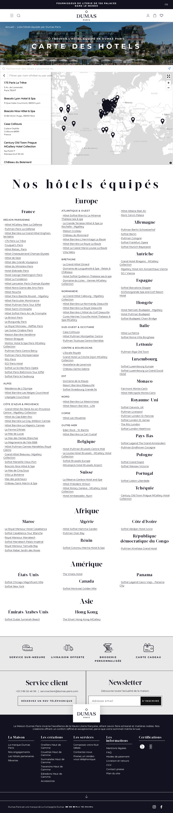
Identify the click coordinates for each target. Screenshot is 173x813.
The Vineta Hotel (72, 574)
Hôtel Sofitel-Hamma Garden (80, 528)
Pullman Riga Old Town (135, 351)
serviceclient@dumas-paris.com (59, 691)
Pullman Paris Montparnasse (22, 355)
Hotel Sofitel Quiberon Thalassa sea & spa (87, 276)
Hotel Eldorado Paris (17, 270)
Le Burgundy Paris (16, 321)
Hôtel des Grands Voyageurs (21, 262)
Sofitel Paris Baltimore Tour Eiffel (24, 372)
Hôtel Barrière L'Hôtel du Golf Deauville (86, 312)
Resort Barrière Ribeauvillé (78, 385)
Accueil (9, 26)
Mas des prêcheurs (16, 479)
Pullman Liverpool (132, 411)
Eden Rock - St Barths (76, 430)
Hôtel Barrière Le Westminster (81, 401)
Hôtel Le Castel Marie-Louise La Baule (85, 247)
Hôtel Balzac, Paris (16, 249)
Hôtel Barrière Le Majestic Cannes (25, 425)
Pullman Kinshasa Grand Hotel (139, 548)
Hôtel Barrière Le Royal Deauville (82, 307)
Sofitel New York (14, 586)
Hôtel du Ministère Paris (19, 266)
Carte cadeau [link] (148, 657)
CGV (109, 765)
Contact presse (115, 769)
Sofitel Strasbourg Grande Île (80, 389)
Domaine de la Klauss (75, 380)
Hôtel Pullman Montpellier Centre (83, 336)
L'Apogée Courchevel (17, 396)
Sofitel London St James (135, 420)
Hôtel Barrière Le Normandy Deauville (85, 303)
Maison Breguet (14, 338)
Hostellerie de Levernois (77, 364)
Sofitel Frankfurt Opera (134, 242)
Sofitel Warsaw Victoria (135, 466)
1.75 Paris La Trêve (15, 240)
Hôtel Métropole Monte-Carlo (138, 392)
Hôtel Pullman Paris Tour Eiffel (23, 304)
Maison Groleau (72, 230)
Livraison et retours (117, 760)
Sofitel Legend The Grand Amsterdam (143, 443)
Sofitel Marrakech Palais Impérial (24, 541)
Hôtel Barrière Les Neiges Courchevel (27, 392)
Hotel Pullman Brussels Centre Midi (84, 448)
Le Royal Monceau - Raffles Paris (24, 326)
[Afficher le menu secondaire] (86, 796)
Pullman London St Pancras (137, 415)
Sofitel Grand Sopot (132, 462)
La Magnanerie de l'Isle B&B (21, 442)
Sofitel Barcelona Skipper (136, 287)
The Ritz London (130, 424)
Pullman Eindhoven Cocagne (138, 447)
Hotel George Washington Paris (23, 274)
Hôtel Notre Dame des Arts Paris (24, 287)
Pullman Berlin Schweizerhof (138, 229)
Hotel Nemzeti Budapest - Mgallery (142, 309)
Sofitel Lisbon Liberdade (135, 480)
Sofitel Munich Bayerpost (136, 246)
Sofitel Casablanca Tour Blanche (24, 533)
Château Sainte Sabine (76, 368)
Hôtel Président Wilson (76, 483)
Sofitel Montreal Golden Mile (79, 588)
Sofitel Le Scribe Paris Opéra (21, 367)
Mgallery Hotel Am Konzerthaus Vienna (144, 268)
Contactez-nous (82, 752)
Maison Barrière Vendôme (20, 334)
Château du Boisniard (75, 235)
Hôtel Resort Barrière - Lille (79, 405)
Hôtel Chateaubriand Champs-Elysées (27, 253)
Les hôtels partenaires (21, 756)
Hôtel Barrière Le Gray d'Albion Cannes (27, 420)
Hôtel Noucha (13, 291)
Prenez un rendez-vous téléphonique (84, 758)
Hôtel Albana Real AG (133, 210)
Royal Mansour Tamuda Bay (21, 545)
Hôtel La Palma (130, 332)
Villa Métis (69, 252)
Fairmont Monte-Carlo (134, 388)
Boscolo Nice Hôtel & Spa (20, 466)
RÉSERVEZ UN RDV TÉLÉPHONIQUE (47, 701)
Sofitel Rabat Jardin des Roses (22, 550)
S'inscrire (150, 701)
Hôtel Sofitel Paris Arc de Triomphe (25, 313)
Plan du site (113, 773)
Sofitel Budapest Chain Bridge (139, 318)
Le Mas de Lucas (14, 433)
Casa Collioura (71, 331)
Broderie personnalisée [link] (108, 659)
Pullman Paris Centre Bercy (21, 350)
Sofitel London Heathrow (136, 428)
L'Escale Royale (72, 352)
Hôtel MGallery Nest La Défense (23, 224)
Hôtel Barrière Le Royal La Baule (82, 243)
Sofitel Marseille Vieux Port (20, 461)
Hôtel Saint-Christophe (18, 308)
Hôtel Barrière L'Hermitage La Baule (84, 239)
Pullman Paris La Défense (20, 228)
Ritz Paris (10, 359)
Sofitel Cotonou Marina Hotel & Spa (84, 547)
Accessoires (48, 781)
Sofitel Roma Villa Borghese (137, 337)
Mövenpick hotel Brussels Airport (82, 465)
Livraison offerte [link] (68, 657)
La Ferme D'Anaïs (15, 429)
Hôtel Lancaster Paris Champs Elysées (27, 283)
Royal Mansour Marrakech (20, 537)
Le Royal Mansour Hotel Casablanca (26, 528)
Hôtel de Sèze (13, 257)
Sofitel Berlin (128, 233)
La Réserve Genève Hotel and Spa (82, 479)
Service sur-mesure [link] (27, 657)
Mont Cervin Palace (132, 215)
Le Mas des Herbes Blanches (21, 438)
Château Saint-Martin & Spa (21, 483)
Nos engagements (19, 752)
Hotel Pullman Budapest (135, 314)
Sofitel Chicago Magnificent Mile (24, 582)
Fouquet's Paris (14, 245)
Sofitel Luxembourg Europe (137, 366)
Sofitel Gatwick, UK (132, 407)
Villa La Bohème (14, 474)
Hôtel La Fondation (16, 279)
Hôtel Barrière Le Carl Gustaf (80, 434)
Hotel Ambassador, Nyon (77, 495)
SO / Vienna (128, 273)
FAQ (109, 752)
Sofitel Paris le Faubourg (19, 376)
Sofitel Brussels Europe (76, 460)
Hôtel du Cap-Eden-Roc (18, 416)
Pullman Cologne (131, 238)
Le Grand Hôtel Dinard (76, 264)
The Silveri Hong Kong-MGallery (82, 619)
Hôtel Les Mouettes (74, 417)
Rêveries (13, 760)
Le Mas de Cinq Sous (17, 470)
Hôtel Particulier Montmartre (22, 300)
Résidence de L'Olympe (18, 388)
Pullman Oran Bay (73, 533)
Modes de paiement (118, 756)
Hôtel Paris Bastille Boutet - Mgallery (27, 296)
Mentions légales (116, 748)
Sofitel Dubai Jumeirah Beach (22, 619)
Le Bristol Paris (14, 317)
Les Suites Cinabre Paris (19, 330)
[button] (12, 15)
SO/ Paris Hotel (14, 363)
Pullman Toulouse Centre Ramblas (83, 340)
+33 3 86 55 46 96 (26, 691)
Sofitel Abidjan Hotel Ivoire (137, 528)
